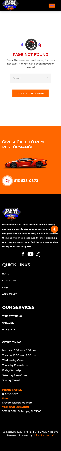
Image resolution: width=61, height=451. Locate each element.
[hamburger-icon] (52, 6)
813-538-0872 (26, 180)
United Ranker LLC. (43, 435)
